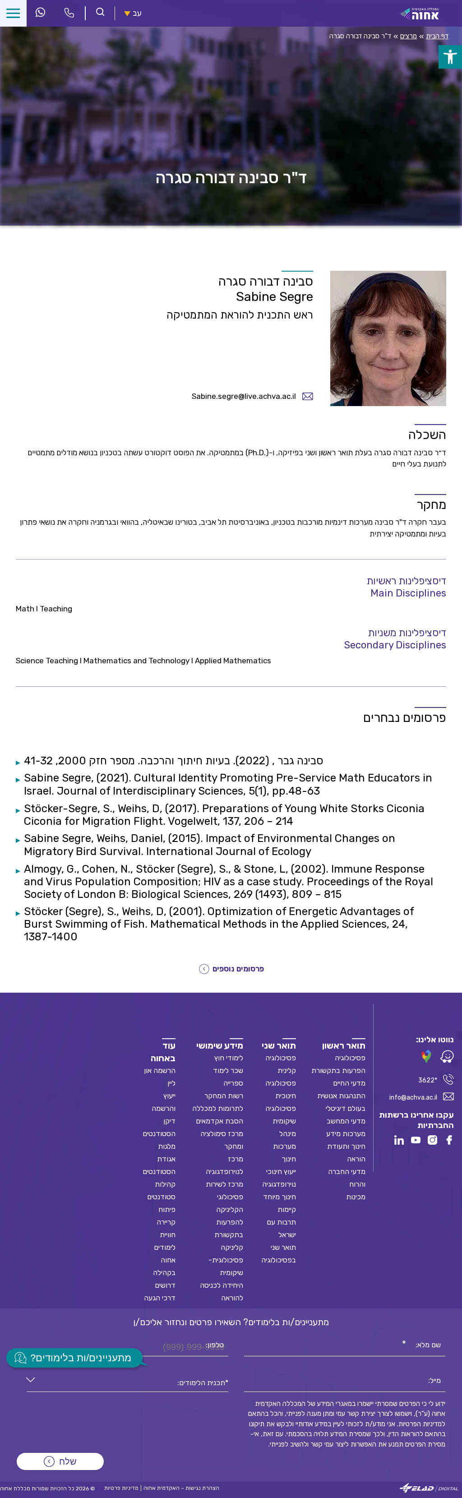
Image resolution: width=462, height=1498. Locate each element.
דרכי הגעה (160, 1298)
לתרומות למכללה (217, 1108)
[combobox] (127, 1383)
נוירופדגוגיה (279, 1184)
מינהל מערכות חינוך (284, 1146)
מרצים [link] (408, 36)
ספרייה (233, 1083)
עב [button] (137, 13)
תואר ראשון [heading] (343, 1045)
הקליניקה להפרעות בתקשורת (228, 1222)
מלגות (167, 1146)
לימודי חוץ (228, 1058)
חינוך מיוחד (279, 1197)
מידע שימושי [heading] (219, 1045)
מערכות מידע (345, 1133)
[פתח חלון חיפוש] (100, 12)
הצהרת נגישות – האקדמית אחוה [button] (181, 1488)
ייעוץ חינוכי (281, 1171)
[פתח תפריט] (13, 13)
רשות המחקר (223, 1095)
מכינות (355, 1197)
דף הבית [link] (437, 36)
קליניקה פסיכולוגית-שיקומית (225, 1260)
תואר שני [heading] (279, 1045)
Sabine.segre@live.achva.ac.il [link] (244, 396)
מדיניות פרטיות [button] (121, 1488)
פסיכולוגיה (350, 1058)
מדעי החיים (349, 1083)
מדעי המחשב (346, 1121)
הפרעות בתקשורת (338, 1070)
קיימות (286, 1209)
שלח (68, 1461)
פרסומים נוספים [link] (238, 968)
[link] (450, 57)
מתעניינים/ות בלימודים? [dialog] (80, 1358)
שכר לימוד (228, 1070)
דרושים (165, 1285)
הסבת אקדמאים (219, 1121)
